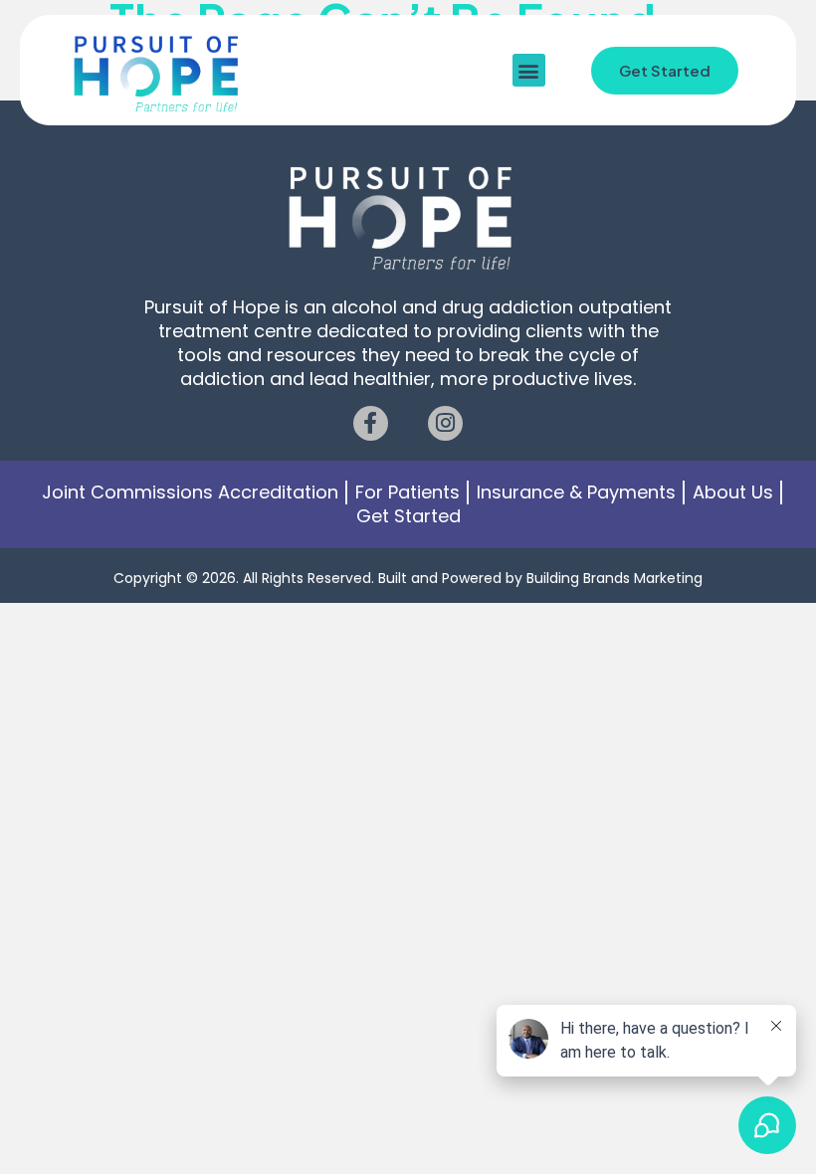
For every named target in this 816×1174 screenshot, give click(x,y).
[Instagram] (445, 423)
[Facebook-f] (370, 423)
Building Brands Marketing (614, 578)
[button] (528, 70)
